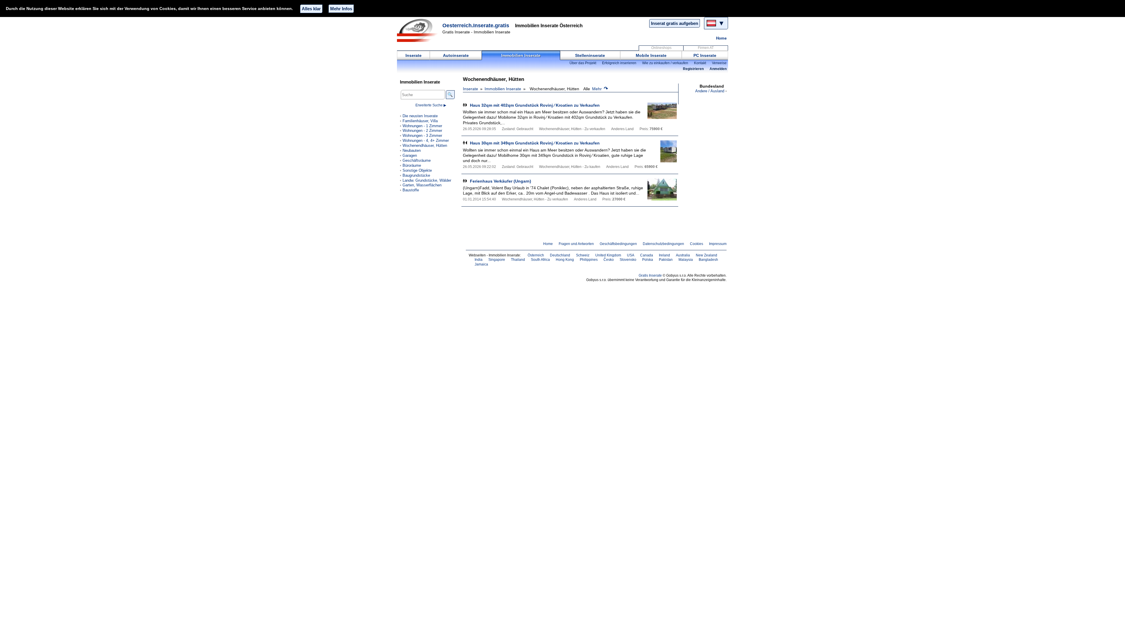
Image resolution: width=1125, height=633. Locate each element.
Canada (646, 255)
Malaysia (686, 260)
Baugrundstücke (416, 175)
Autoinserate (456, 55)
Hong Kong (565, 260)
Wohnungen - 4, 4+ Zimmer (426, 140)
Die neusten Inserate (420, 116)
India (479, 260)
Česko (609, 260)
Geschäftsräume (417, 160)
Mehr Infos (341, 8)
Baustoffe (411, 190)
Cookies (696, 244)
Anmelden (718, 69)
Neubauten (412, 150)
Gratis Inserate (650, 275)
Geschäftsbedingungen (618, 244)
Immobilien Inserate (521, 55)
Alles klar (311, 8)
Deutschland (560, 255)
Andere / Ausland (709, 91)
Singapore (496, 260)
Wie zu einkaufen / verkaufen (665, 63)
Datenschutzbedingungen (663, 244)
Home (721, 38)
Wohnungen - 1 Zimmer (422, 126)
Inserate (413, 55)
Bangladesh (708, 260)
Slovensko (628, 260)
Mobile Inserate (651, 55)
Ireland (664, 255)
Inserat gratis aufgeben (674, 23)
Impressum (718, 244)
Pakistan (666, 260)
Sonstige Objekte (417, 170)
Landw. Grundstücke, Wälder (427, 180)
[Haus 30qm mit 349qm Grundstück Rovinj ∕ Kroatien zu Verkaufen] (662, 151)
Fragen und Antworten (576, 244)
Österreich (536, 255)
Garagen (410, 155)
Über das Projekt (583, 63)
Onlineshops (661, 48)
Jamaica (481, 264)
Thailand (518, 260)
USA (630, 255)
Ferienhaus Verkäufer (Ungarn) (500, 181)
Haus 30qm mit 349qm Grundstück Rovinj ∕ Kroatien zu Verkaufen (535, 143)
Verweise (719, 63)
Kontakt (700, 63)
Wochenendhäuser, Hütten (425, 145)
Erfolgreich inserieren (619, 63)
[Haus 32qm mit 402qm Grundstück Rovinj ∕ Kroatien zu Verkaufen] (662, 114)
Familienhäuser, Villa (420, 121)
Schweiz (582, 255)
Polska (647, 260)
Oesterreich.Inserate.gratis (475, 25)
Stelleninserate (590, 55)
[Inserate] (419, 30)
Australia (683, 255)
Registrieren (693, 69)
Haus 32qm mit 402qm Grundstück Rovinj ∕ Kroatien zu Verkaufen (535, 105)
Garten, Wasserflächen (422, 185)
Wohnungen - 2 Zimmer (422, 130)
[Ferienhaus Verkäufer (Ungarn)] (662, 189)
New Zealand (706, 255)
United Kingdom (608, 255)
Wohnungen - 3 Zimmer (422, 135)
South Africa (540, 260)
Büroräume (412, 165)
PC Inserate (704, 55)
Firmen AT (706, 48)
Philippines (589, 260)
